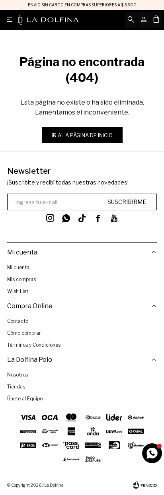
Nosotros (17, 375)
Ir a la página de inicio (82, 135)
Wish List (17, 291)
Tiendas (16, 387)
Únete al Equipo (25, 399)
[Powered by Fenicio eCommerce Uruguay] (145, 485)
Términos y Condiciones (34, 345)
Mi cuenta (18, 267)
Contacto (17, 321)
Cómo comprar (24, 333)
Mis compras (21, 279)
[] (82, 218)
